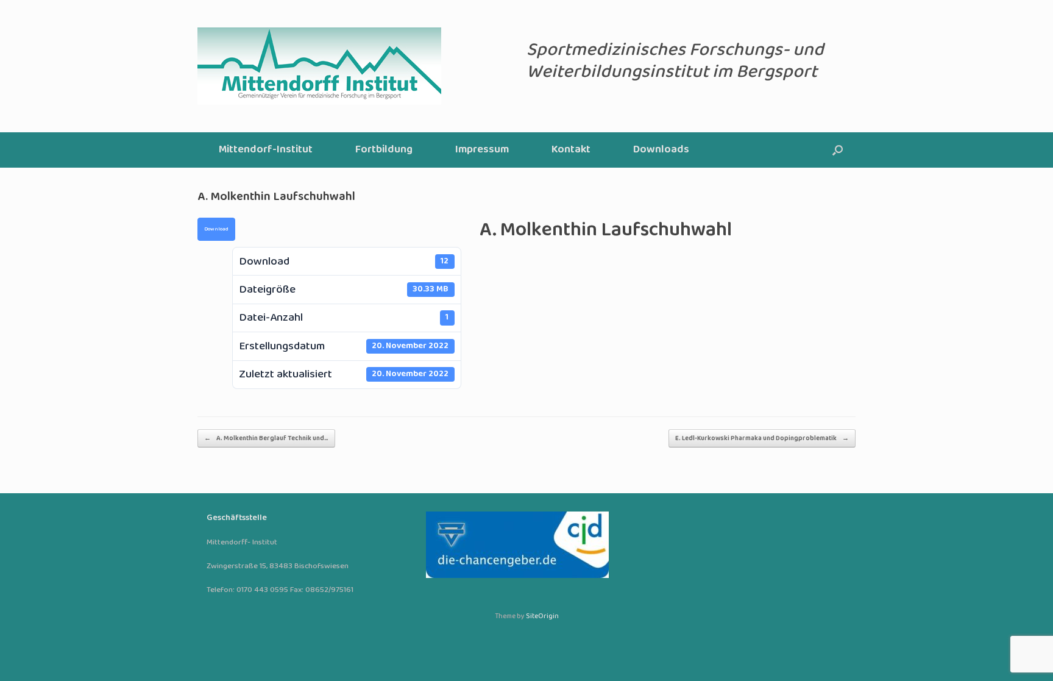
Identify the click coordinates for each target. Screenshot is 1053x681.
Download (216, 229)
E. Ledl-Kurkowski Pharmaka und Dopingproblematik (762, 438)
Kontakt (570, 150)
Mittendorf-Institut (266, 150)
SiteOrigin (542, 616)
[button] (838, 150)
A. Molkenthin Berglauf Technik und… (266, 438)
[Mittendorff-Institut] (319, 66)
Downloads (661, 150)
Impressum (482, 150)
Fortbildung (384, 150)
